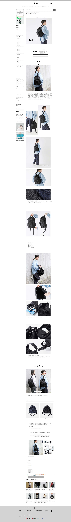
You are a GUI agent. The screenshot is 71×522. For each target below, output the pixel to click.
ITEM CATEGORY (31, 6)
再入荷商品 (17, 27)
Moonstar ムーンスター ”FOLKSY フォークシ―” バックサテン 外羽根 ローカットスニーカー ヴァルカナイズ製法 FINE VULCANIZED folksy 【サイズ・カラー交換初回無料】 (44, 501)
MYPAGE (38, 6)
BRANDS (27, 6)
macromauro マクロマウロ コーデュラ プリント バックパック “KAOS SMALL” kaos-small (52, 490)
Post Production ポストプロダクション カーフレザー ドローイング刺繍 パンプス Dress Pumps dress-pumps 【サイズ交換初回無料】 (37, 490)
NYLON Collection (37, 12)
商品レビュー (20, 516)
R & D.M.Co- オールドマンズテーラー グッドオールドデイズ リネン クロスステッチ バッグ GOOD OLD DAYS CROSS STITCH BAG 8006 (37, 501)
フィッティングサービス (22, 515)
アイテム (30, 13)
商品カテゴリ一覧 (27, 12)
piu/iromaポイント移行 (30, 515)
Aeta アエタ (34, 12)
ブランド (30, 12)
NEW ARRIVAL (24, 6)
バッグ (32, 13)
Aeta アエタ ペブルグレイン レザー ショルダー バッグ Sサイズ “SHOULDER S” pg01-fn (29, 501)
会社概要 (46, 511)
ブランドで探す (18, 36)
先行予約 (17, 29)
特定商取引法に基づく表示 (39, 511)
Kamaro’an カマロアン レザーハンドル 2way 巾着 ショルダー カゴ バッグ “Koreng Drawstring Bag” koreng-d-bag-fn (29, 490)
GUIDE (35, 6)
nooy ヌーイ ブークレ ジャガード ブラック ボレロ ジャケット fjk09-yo (52, 501)
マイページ (28, 511)
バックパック (34, 13)
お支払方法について (21, 511)
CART (41, 6)
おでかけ (18, 100)
